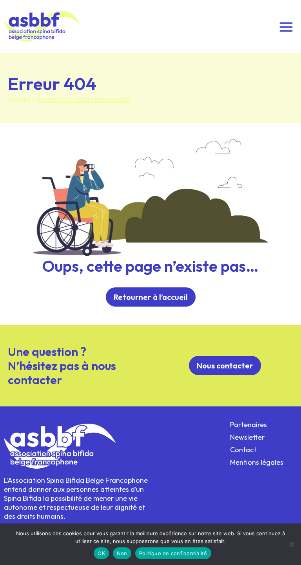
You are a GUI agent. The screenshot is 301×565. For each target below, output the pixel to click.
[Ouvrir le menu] (286, 26)
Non (122, 553)
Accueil (19, 99)
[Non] (291, 544)
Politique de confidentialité (173, 553)
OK (101, 553)
